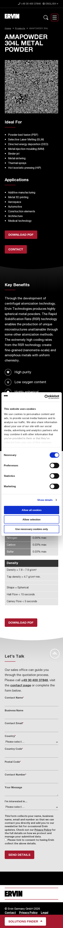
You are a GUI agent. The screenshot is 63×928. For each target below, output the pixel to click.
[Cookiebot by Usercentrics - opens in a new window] (45, 397)
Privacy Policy (42, 830)
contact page (20, 685)
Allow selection (31, 519)
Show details (45, 500)
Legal (44, 913)
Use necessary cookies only (31, 528)
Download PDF (20, 234)
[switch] (54, 465)
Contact (15, 249)
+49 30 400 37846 (30, 4)
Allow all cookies (31, 509)
